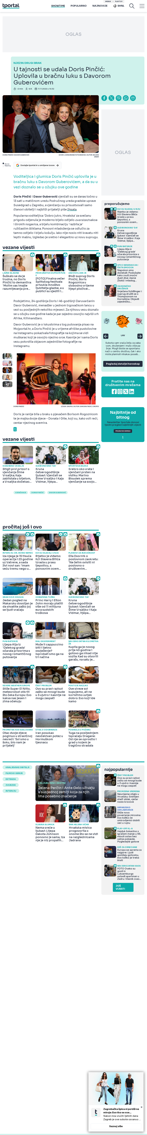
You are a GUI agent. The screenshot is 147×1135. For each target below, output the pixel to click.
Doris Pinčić (37, 493)
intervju (11, 791)
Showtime (58, 5)
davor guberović (57, 493)
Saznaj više (116, 1126)
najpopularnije (118, 769)
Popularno (79, 5)
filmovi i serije (14, 773)
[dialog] (116, 1102)
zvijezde (11, 785)
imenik (108, 1)
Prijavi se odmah (122, 431)
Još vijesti (120, 887)
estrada (11, 779)
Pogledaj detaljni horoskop (123, 363)
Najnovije (100, 5)
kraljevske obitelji (17, 767)
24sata (72, 209)
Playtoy (118, 1)
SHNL (121, 5)
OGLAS (73, 34)
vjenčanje (20, 493)
